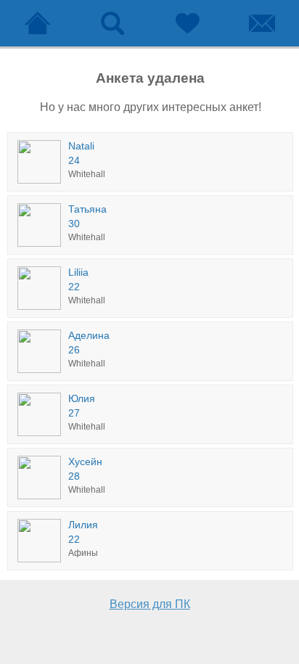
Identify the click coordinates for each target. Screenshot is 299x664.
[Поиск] (112, 23)
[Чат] (261, 23)
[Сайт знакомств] (37, 23)
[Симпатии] (187, 23)
